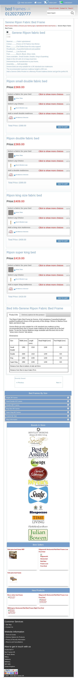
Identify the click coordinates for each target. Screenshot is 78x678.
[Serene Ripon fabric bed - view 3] (9, 34)
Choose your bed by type (27, 26)
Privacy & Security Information (15, 639)
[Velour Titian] (10, 100)
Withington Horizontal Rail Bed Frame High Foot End (25, 608)
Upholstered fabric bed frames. (46, 26)
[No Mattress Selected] (10, 120)
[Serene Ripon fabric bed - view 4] (7, 36)
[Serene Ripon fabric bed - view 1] (7, 34)
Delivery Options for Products (15, 637)
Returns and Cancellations (14, 642)
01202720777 (9, 649)
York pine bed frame (14, 573)
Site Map (9, 624)
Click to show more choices (51, 94)
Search (70, 8)
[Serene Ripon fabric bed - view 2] (8, 34)
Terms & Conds (54, 8)
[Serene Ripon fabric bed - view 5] (8, 36)
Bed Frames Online (11, 26)
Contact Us (63, 8)
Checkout (68, 3)
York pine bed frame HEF (15, 549)
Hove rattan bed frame (15, 595)
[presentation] (14, 315)
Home (39, 3)
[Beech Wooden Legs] (10, 110)
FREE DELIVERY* (26, 3)
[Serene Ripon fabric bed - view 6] (9, 36)
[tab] (14, 315)
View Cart (53, 3)
